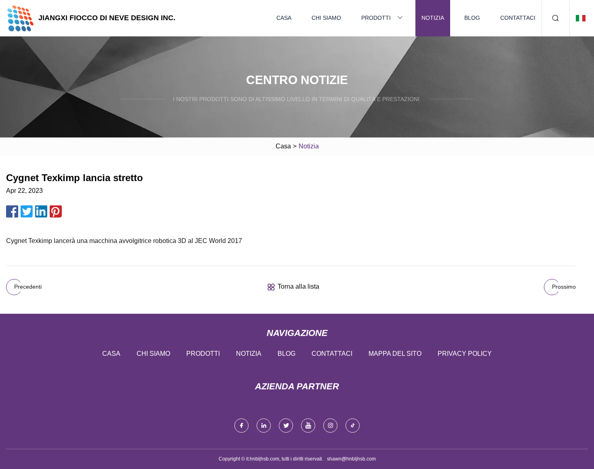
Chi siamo (326, 18)
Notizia (432, 18)
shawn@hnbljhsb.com (351, 459)
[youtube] (308, 425)
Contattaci (517, 18)
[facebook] (241, 425)
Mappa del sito (395, 353)
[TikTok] (352, 425)
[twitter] (286, 425)
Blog (472, 18)
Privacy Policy (465, 353)
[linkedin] (264, 425)
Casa (283, 18)
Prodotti (376, 18)
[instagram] (330, 425)
